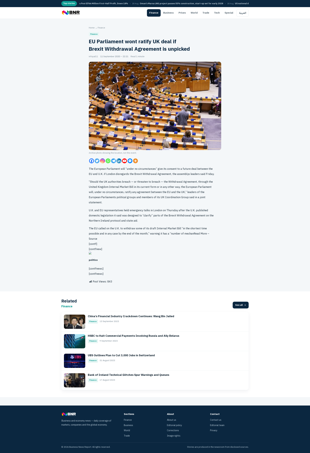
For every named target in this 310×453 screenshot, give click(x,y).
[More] (135, 160)
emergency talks (140, 210)
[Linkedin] (119, 160)
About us (171, 420)
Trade (205, 13)
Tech (217, 13)
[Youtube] (124, 160)
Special (229, 13)
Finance (153, 13)
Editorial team (217, 425)
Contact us (215, 420)
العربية (242, 12)
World (194, 13)
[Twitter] (97, 160)
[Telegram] (113, 160)
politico (93, 260)
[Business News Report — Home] (70, 13)
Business (168, 13)
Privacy (213, 430)
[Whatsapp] (108, 160)
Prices (182, 13)
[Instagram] (102, 160)
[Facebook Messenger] (130, 160)
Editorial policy (174, 425)
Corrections (173, 430)
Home (92, 27)
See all (239, 305)
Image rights (173, 435)
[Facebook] (91, 160)
